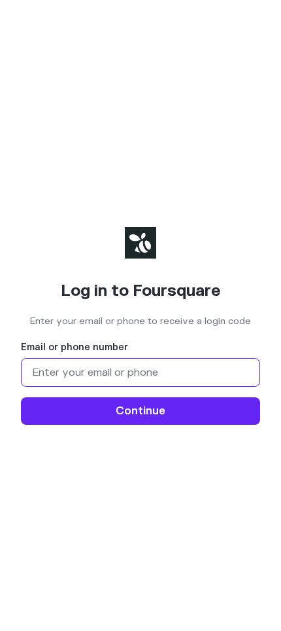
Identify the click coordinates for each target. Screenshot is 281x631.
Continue (140, 411)
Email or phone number (74, 347)
